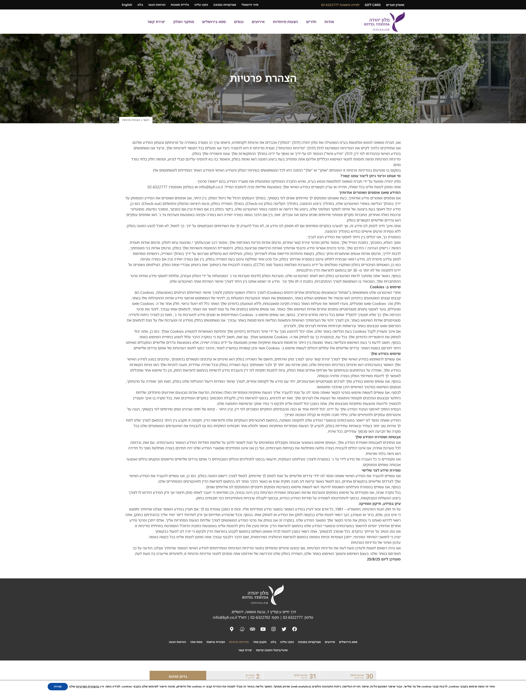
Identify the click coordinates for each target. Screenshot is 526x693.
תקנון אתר (259, 642)
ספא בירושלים (214, 21)
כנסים (238, 21)
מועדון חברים (395, 5)
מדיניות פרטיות (239, 642)
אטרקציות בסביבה (224, 5)
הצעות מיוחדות (285, 21)
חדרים (311, 21)
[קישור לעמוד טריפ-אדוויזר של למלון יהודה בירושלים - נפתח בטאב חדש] (252, 629)
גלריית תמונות (180, 5)
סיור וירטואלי (249, 5)
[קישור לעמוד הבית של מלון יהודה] (384, 22)
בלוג (140, 5)
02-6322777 (293, 617)
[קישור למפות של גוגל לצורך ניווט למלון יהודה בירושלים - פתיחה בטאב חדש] (242, 629)
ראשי (146, 120)
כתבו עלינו (201, 5)
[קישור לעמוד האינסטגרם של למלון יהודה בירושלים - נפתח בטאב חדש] (273, 629)
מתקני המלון (183, 21)
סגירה (58, 686)
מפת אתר (196, 642)
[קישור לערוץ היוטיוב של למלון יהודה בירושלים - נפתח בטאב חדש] (263, 629)
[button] (348, 676)
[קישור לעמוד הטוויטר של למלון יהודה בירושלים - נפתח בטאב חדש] (284, 629)
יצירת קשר (156, 21)
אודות (329, 21)
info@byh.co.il (225, 617)
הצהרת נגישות (215, 642)
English (127, 5)
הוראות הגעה (156, 5)
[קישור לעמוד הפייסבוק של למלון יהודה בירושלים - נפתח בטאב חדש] (294, 629)
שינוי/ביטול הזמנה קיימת (272, 650)
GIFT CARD (373, 5)
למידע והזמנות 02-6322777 (340, 5)
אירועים (258, 21)
